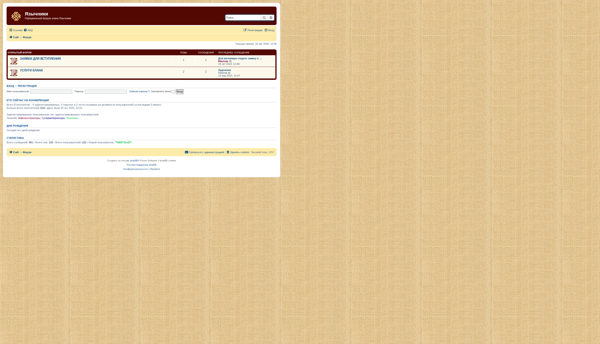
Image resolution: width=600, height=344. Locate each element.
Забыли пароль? (139, 91)
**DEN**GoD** (123, 142)
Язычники (72, 118)
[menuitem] (28, 30)
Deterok (222, 72)
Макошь (223, 61)
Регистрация (27, 86)
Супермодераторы (53, 118)
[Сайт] (16, 15)
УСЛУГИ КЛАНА (31, 70)
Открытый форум (19, 52)
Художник (224, 70)
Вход (10, 86)
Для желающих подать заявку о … (240, 58)
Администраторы (29, 118)
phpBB (134, 160)
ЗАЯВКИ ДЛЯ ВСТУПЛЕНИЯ (40, 58)
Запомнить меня (161, 91)
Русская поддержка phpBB (142, 164)
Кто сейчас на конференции (28, 100)
